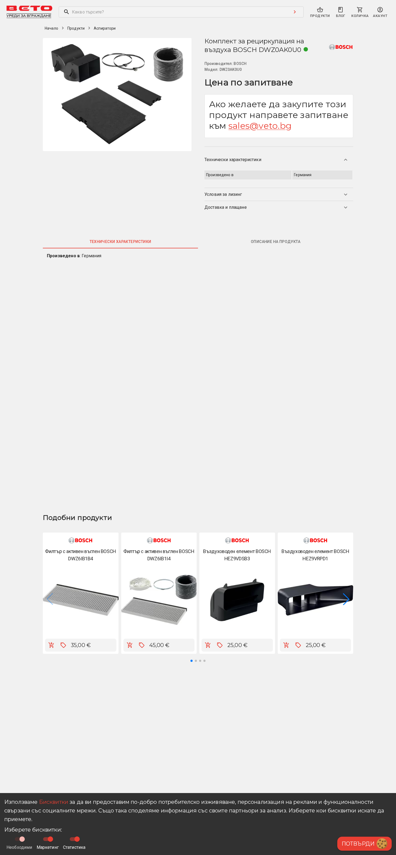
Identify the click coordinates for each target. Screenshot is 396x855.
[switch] (50, 839)
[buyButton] (51, 645)
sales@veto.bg (260, 125)
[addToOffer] (63, 645)
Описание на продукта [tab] (275, 241)
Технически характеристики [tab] (120, 241)
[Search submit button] (294, 12)
